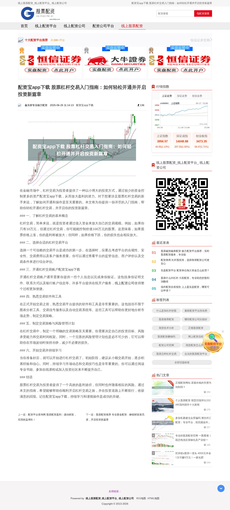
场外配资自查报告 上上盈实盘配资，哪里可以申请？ (185, 288)
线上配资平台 (46, 25)
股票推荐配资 (166, 319)
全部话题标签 (182, 362)
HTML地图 (153, 498)
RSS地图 (141, 498)
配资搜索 (204, 13)
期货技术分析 (166, 328)
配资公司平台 (103, 25)
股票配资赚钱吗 (166, 336)
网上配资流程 (195, 336)
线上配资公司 (74, 25)
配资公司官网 (166, 345)
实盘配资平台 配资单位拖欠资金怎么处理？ (185, 270)
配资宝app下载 (84, 105)
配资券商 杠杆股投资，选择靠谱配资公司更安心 (185, 261)
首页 (24, 25)
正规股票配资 (195, 328)
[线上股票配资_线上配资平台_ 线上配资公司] (39, 13)
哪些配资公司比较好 (196, 319)
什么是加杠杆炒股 (166, 310)
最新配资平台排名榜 (196, 310)
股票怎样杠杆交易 (166, 353)
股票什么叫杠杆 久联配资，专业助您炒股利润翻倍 (185, 279)
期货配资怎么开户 (196, 345)
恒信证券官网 (200, 40)
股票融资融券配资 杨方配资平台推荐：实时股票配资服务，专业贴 (185, 252)
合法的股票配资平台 (196, 353)
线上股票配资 (132, 25)
